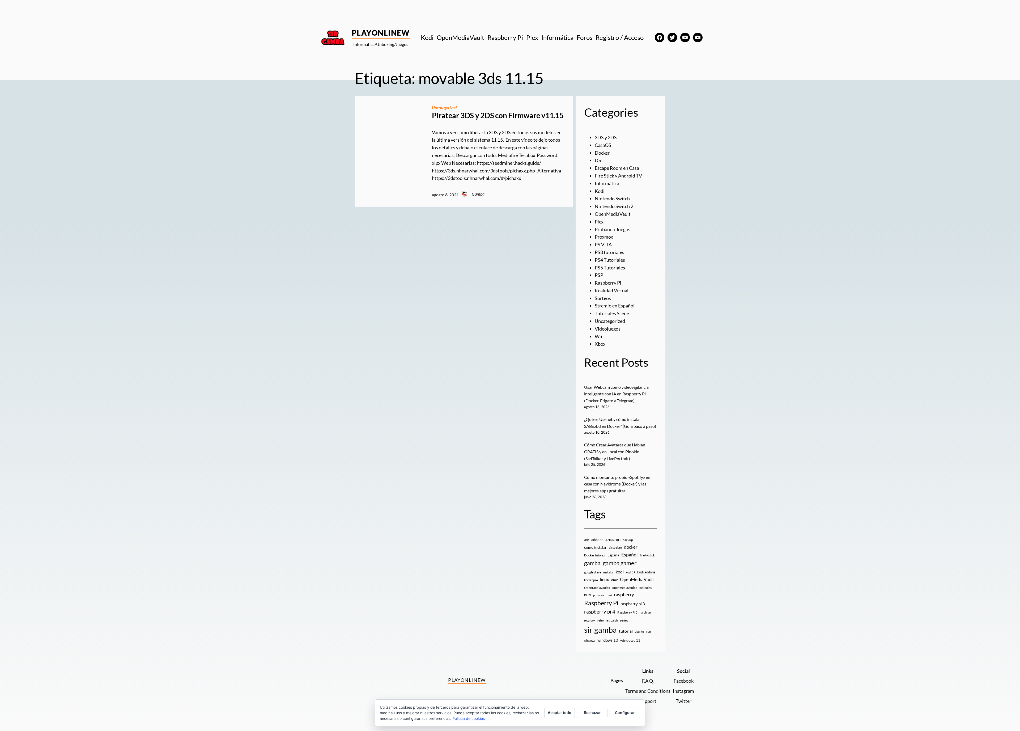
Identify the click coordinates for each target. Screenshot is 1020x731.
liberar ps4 (591, 580)
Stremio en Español (615, 306)
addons (597, 539)
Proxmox (604, 237)
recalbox (589, 620)
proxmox (599, 595)
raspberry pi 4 (599, 612)
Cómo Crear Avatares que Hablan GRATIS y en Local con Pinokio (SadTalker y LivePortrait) (614, 451)
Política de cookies (468, 718)
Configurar (625, 712)
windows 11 (630, 640)
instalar (608, 572)
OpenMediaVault (613, 214)
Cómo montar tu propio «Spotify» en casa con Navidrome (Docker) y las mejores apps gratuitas (617, 484)
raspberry (624, 594)
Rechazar (592, 712)
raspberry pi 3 (632, 603)
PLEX (587, 595)
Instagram (683, 691)
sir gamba (600, 629)
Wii (598, 336)
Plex (599, 222)
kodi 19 (630, 572)
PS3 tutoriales (609, 252)
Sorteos (603, 298)
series (624, 620)
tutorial (626, 631)
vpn (648, 631)
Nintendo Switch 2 (614, 206)
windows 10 (607, 640)
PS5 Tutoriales (610, 268)
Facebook (684, 681)
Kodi (600, 191)
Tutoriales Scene (612, 313)
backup (628, 540)
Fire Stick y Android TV (618, 176)
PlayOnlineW (381, 32)
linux (604, 579)
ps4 (609, 595)
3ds (586, 540)
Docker (602, 153)
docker (631, 547)
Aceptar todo (559, 712)
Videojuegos (607, 329)
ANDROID (612, 540)
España (613, 555)
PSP (599, 275)
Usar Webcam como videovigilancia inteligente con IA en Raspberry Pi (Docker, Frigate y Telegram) (616, 393)
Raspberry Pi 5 (627, 612)
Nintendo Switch (612, 198)
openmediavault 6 (624, 588)
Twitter (683, 701)
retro (600, 620)
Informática (607, 183)
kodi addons (646, 572)
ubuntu (639, 631)
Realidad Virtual (611, 290)
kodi (620, 571)
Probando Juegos (612, 229)
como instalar (595, 547)
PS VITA (603, 244)
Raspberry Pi (608, 283)
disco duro (615, 547)
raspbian (645, 612)
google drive (592, 572)
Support (647, 701)
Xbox (600, 344)
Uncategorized (444, 107)
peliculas (645, 588)
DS (598, 160)
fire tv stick (647, 555)
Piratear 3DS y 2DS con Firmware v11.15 (498, 115)
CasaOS (603, 145)
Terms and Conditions (647, 691)
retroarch (612, 620)
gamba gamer (620, 563)
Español (629, 554)
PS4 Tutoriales (610, 260)
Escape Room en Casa (617, 168)
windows (589, 640)
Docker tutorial (594, 555)
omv (614, 580)
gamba (592, 563)
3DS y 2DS (606, 137)
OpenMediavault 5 (597, 588)
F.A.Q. (648, 681)
